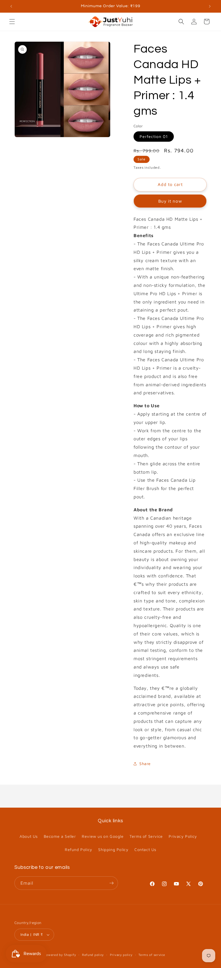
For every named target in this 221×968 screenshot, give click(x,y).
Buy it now (170, 201)
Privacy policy (121, 955)
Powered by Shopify (60, 955)
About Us (29, 836)
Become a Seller (60, 836)
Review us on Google (102, 836)
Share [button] (145, 763)
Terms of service (151, 955)
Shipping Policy (113, 849)
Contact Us (145, 849)
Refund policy (93, 955)
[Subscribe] (111, 883)
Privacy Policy (183, 836)
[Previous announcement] (11, 6)
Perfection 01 (154, 136)
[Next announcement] (209, 6)
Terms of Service (146, 836)
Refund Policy (78, 849)
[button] (12, 21)
